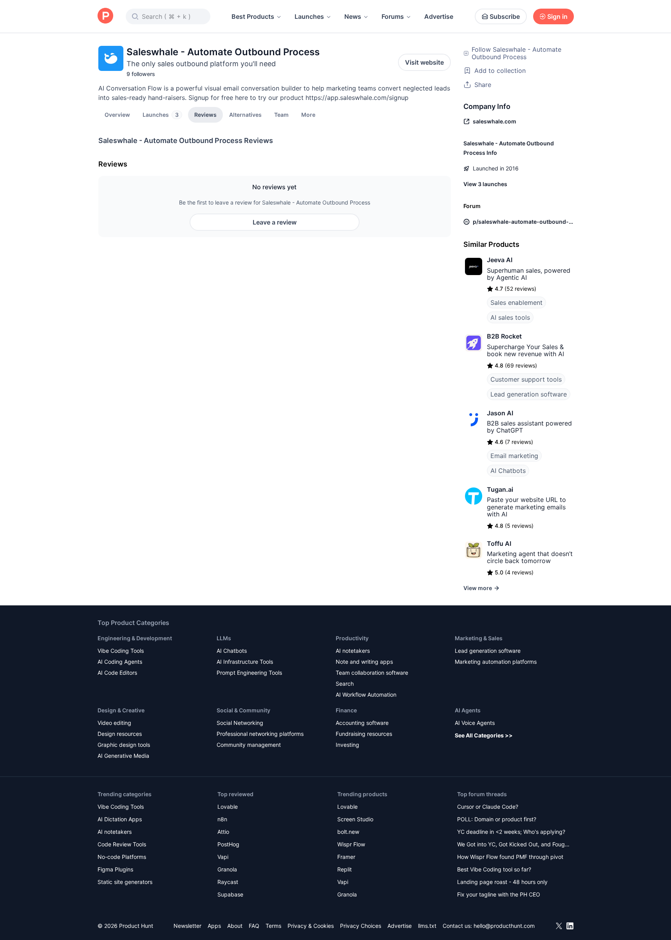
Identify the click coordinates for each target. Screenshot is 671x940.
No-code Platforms (122, 856)
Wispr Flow (351, 844)
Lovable (227, 806)
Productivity (352, 638)
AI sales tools (510, 317)
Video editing (114, 722)
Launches (309, 16)
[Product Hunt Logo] (105, 16)
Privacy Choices (360, 925)
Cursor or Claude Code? (487, 806)
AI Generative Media (123, 755)
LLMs (224, 638)
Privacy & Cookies (311, 925)
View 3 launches (485, 184)
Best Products (253, 16)
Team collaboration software (372, 672)
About (234, 925)
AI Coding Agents (120, 661)
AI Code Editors (117, 672)
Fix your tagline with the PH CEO (498, 894)
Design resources (120, 733)
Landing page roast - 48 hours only (502, 881)
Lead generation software (528, 394)
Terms (273, 925)
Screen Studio (355, 819)
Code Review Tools (122, 844)
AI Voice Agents (475, 722)
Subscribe (505, 16)
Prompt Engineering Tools (249, 672)
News (352, 16)
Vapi (222, 856)
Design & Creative (121, 710)
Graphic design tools (124, 744)
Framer (346, 856)
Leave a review (275, 222)
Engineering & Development (135, 638)
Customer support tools (526, 379)
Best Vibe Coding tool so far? (494, 869)
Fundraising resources (364, 733)
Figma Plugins (115, 869)
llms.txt (427, 925)
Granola (227, 869)
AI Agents (468, 710)
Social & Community (243, 710)
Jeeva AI (499, 260)
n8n (222, 819)
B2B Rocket (504, 336)
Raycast (227, 881)
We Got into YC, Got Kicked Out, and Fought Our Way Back (513, 845)
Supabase (230, 894)
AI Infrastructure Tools (245, 661)
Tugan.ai (500, 489)
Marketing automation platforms (496, 661)
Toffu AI (499, 543)
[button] (308, 114)
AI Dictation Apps (120, 819)
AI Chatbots (508, 471)
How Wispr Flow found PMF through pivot (510, 856)
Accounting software (362, 722)
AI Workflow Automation (366, 694)
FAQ (254, 925)
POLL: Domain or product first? (496, 819)
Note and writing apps (364, 661)
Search (345, 683)
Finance (346, 710)
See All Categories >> (484, 735)
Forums (393, 16)
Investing (347, 744)
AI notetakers (353, 650)
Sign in (557, 16)
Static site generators (125, 881)
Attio (223, 831)
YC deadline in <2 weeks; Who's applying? (511, 831)
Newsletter (187, 925)
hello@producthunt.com (504, 925)
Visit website (424, 62)
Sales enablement (516, 302)
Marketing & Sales (479, 638)
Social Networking (240, 722)
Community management (249, 744)
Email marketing (514, 456)
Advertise (438, 16)
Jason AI (500, 413)
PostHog (228, 844)
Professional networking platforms (260, 733)
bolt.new (348, 831)
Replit (344, 869)
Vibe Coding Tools (121, 650)
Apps (214, 925)
